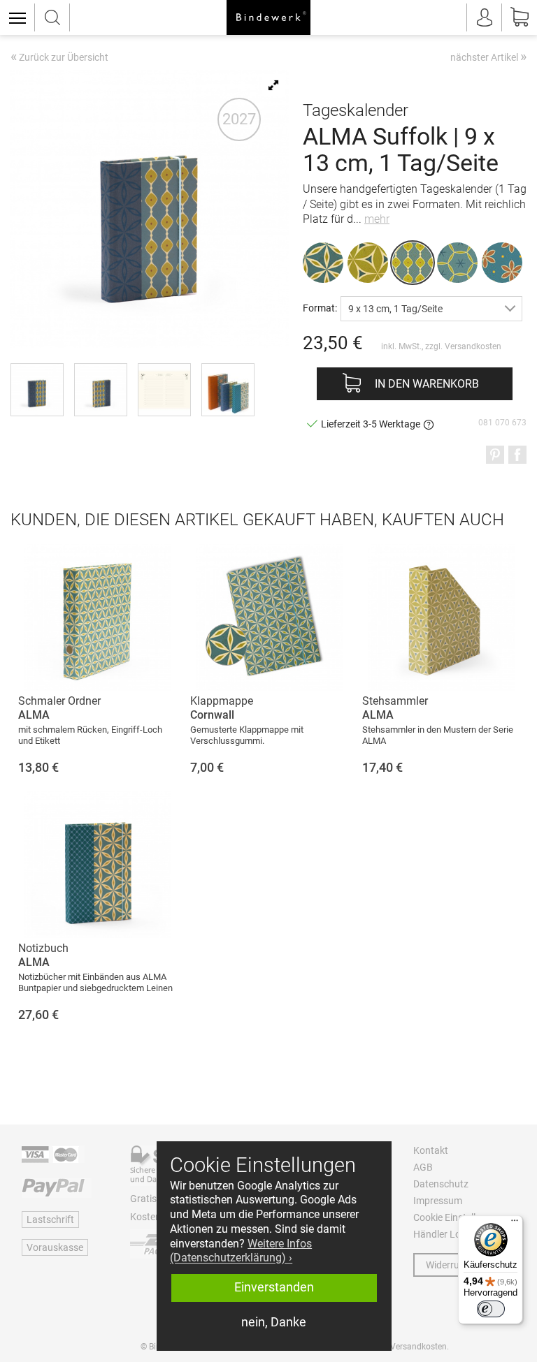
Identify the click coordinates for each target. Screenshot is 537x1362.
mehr (376, 219)
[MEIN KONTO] (484, 17)
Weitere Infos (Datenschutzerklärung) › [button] (241, 1251)
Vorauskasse (54, 1247)
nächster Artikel (488, 56)
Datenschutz (440, 1184)
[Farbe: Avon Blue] (502, 262)
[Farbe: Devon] (367, 262)
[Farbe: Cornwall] (323, 262)
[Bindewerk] (268, 17)
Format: (320, 307)
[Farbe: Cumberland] (457, 262)
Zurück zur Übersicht (59, 58)
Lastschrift (50, 1219)
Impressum (437, 1201)
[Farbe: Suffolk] (412, 262)
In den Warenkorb (427, 383)
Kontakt (430, 1150)
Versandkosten (473, 346)
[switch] (491, 1309)
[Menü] (514, 1223)
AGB (423, 1167)
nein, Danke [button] (273, 1322)
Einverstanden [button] (274, 1287)
